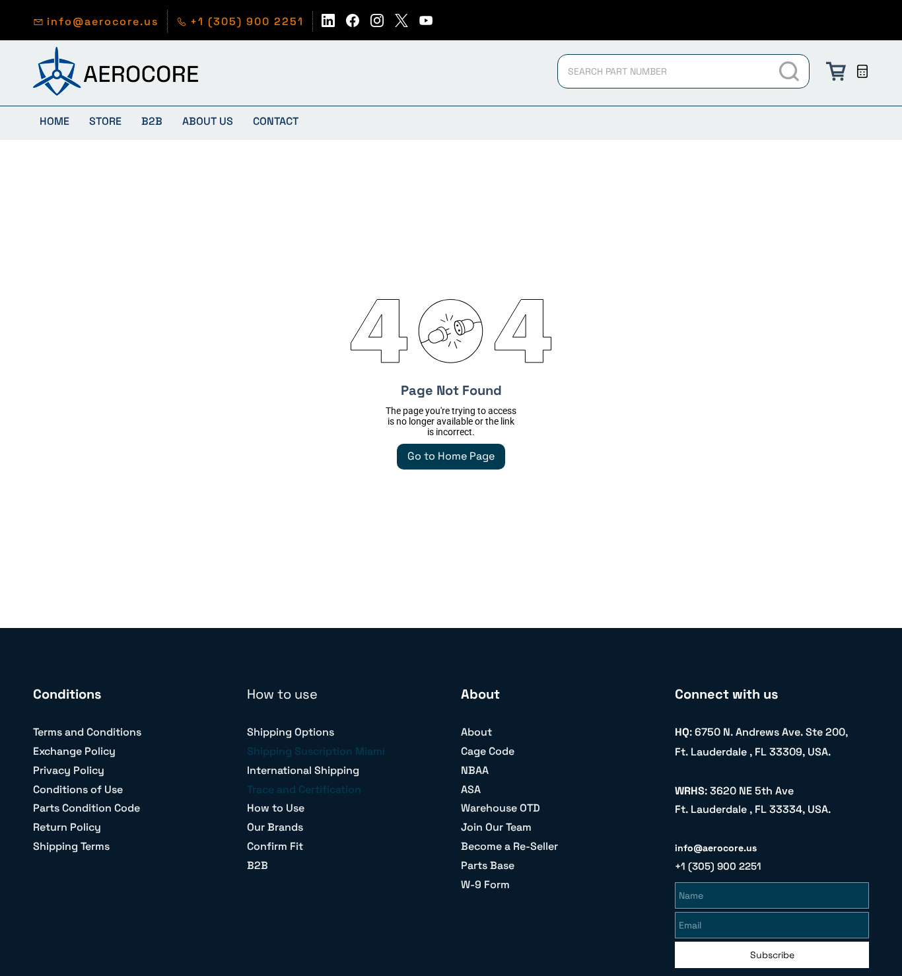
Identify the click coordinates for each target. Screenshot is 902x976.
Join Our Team (496, 827)
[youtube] (426, 24)
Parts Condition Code (86, 808)
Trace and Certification (304, 789)
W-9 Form (485, 884)
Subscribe (772, 955)
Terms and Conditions (87, 732)
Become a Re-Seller (509, 846)
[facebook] (352, 24)
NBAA (475, 770)
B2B (257, 865)
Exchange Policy (74, 751)
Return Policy (67, 827)
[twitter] (401, 24)
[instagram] (377, 24)
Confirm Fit (275, 846)
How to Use (275, 808)
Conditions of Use (78, 789)
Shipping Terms (71, 846)
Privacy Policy (68, 770)
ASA (471, 789)
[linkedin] (328, 24)
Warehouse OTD (500, 808)
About (476, 732)
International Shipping (303, 770)
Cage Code (487, 751)
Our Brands (275, 827)
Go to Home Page (451, 456)
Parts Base (487, 865)
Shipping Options (290, 732)
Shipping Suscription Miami (316, 751)
